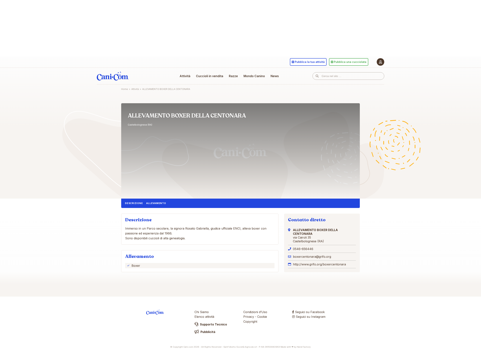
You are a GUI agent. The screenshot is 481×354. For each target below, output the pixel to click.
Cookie (262, 317)
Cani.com (113, 76)
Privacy (248, 317)
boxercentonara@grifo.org (312, 256)
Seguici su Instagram (310, 317)
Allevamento (156, 203)
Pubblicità (207, 332)
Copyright (250, 321)
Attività (185, 76)
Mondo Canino (254, 76)
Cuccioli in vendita (209, 76)
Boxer (136, 265)
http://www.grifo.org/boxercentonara (319, 264)
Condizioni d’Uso (255, 312)
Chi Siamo (201, 312)
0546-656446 (303, 249)
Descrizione (134, 203)
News (275, 76)
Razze (233, 76)
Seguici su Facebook (309, 312)
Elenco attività (204, 317)
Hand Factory (304, 347)
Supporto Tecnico (213, 324)
